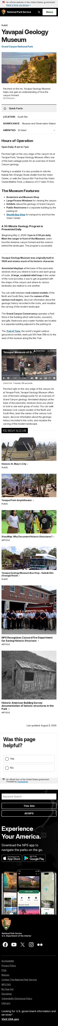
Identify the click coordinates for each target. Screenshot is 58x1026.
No (12, 767)
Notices (5, 975)
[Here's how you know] (29, 4)
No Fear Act (7, 989)
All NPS (29, 813)
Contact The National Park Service (19, 979)
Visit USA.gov (10, 1019)
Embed (53, 351)
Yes (12, 758)
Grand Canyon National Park (17, 46)
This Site (29, 805)
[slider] (29, 375)
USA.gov (6, 1003)
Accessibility (8, 961)
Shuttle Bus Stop (15, 214)
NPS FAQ (6, 984)
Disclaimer (7, 993)
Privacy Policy (9, 965)
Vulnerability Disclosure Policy (17, 998)
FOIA (4, 970)
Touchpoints (22, 781)
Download (40, 351)
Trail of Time (13, 331)
